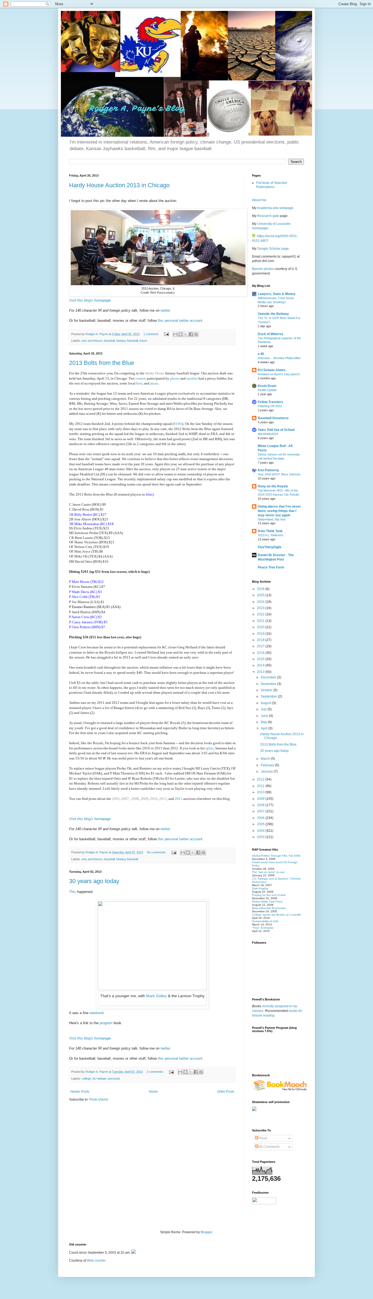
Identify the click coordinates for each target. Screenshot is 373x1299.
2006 (261, 818)
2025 (261, 595)
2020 (261, 627)
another (192, 378)
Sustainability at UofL (265, 921)
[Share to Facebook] (191, 334)
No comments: (157, 852)
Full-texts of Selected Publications (271, 185)
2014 (261, 665)
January (267, 771)
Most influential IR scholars (269, 908)
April (264, 728)
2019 (261, 634)
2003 (261, 837)
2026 (261, 589)
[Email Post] (166, 334)
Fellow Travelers (270, 402)
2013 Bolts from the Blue (101, 362)
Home (153, 1092)
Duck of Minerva (270, 334)
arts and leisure (92, 340)
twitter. (166, 310)
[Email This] (175, 334)
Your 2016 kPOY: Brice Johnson (279, 474)
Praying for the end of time (269, 894)
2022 (261, 614)
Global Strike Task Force (267, 901)
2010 (154, 799)
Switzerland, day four (272, 519)
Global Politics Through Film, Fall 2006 (276, 855)
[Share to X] (185, 334)
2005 (116, 799)
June (265, 716)
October (267, 690)
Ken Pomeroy (268, 470)
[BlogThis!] (180, 334)
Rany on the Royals (273, 486)
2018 (261, 640)
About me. (259, 200)
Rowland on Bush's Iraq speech (279, 374)
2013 (261, 672)
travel (143, 340)
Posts (262, 1138)
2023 (261, 608)
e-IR (261, 354)
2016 (261, 653)
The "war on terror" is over (268, 872)
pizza (154, 383)
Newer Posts (79, 1092)
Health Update (267, 390)
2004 (261, 831)
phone (175, 378)
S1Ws (178, 424)
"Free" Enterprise (263, 927)
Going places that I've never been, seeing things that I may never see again (279, 511)
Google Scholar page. (273, 249)
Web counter (96, 1260)
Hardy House (154, 373)
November (269, 684)
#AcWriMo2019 (268, 434)
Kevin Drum (267, 386)
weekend (96, 1013)
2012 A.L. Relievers (270, 535)
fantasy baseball (127, 340)
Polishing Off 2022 (270, 406)
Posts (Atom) (98, 1099)
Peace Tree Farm (271, 567)
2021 (261, 621)
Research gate (268, 216)
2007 (125, 799)
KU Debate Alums (272, 370)
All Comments (269, 1147)
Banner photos (263, 269)
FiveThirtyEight (269, 547)
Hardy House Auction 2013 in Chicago (119, 185)
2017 (261, 646)
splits (210, 748)
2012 (178, 799)
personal (114, 1078)
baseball (109, 340)
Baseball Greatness (273, 418)
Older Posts (225, 1092)
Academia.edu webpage (275, 208)
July (264, 709)
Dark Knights (260, 888)
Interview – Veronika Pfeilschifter (279, 358)
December (269, 677)
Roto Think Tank (270, 531)
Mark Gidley (157, 996)
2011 (163, 799)
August (266, 703)
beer (139, 383)
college (86, 1078)
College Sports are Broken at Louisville (276, 914)
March (266, 759)
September (269, 696)
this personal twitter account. (180, 320)
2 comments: (156, 1071)
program (106, 1023)
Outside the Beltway (273, 314)
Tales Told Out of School (276, 430)
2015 (261, 659)
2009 (144, 799)
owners (141, 378)
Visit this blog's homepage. (90, 300)
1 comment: (151, 334)
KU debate (99, 1078)
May (264, 722)
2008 (135, 799)
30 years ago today (94, 881)
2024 (261, 602)
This (73, 892)
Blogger (206, 1232)
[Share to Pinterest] (196, 334)
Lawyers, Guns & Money (276, 294)
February (268, 765)
